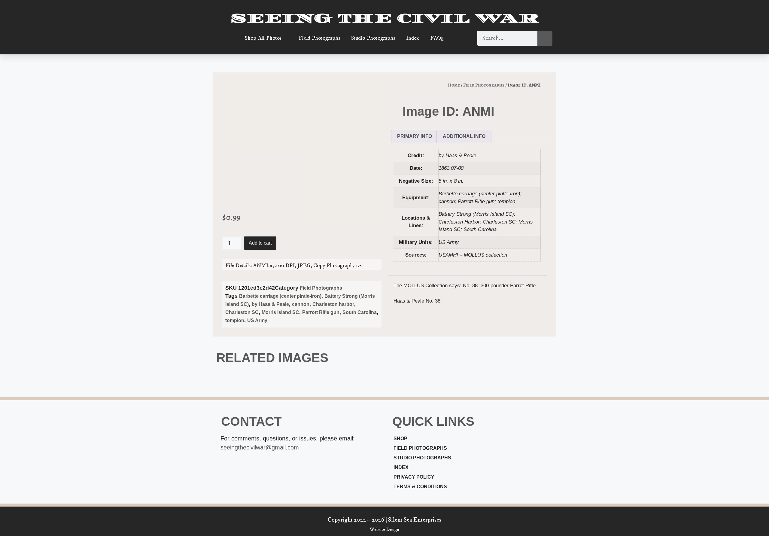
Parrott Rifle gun (320, 312)
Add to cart (260, 242)
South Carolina (359, 312)
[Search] (544, 38)
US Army (257, 320)
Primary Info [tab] (414, 136)
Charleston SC (242, 312)
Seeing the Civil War (384, 18)
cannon (300, 304)
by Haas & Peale (270, 304)
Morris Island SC (280, 312)
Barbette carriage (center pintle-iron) (280, 296)
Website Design (384, 529)
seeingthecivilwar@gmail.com (259, 447)
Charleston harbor (333, 304)
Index (412, 38)
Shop (400, 438)
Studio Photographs (373, 38)
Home (454, 85)
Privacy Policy (414, 477)
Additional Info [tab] (464, 136)
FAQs (436, 38)
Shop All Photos (263, 38)
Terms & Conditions (420, 486)
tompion (234, 320)
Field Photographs (319, 38)
